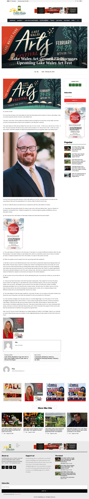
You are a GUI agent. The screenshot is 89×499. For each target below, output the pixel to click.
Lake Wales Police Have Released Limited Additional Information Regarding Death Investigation (78, 161)
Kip (37, 71)
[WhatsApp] (80, 85)
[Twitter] (77, 1)
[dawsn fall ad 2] (32, 346)
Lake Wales (45, 54)
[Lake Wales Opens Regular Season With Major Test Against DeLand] (67, 155)
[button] (78, 20)
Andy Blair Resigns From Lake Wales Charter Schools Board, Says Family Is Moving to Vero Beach (79, 168)
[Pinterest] (76, 85)
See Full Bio (18, 380)
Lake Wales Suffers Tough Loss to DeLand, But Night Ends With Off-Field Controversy (78, 149)
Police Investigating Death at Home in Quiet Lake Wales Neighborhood (79, 175)
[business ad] (32, 234)
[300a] (12, 427)
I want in (74, 100)
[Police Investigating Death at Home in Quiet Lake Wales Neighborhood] (67, 175)
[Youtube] (81, 1)
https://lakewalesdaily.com (18, 405)
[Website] (79, 1)
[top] (56, 10)
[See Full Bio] (22, 380)
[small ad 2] (55, 427)
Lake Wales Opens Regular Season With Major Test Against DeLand (78, 155)
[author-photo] (2, 468)
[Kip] (6, 404)
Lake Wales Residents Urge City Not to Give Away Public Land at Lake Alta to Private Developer (16, 393)
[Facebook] (76, 1)
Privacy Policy (80, 103)
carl (4, 468)
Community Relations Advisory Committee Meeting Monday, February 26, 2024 (46, 393)
